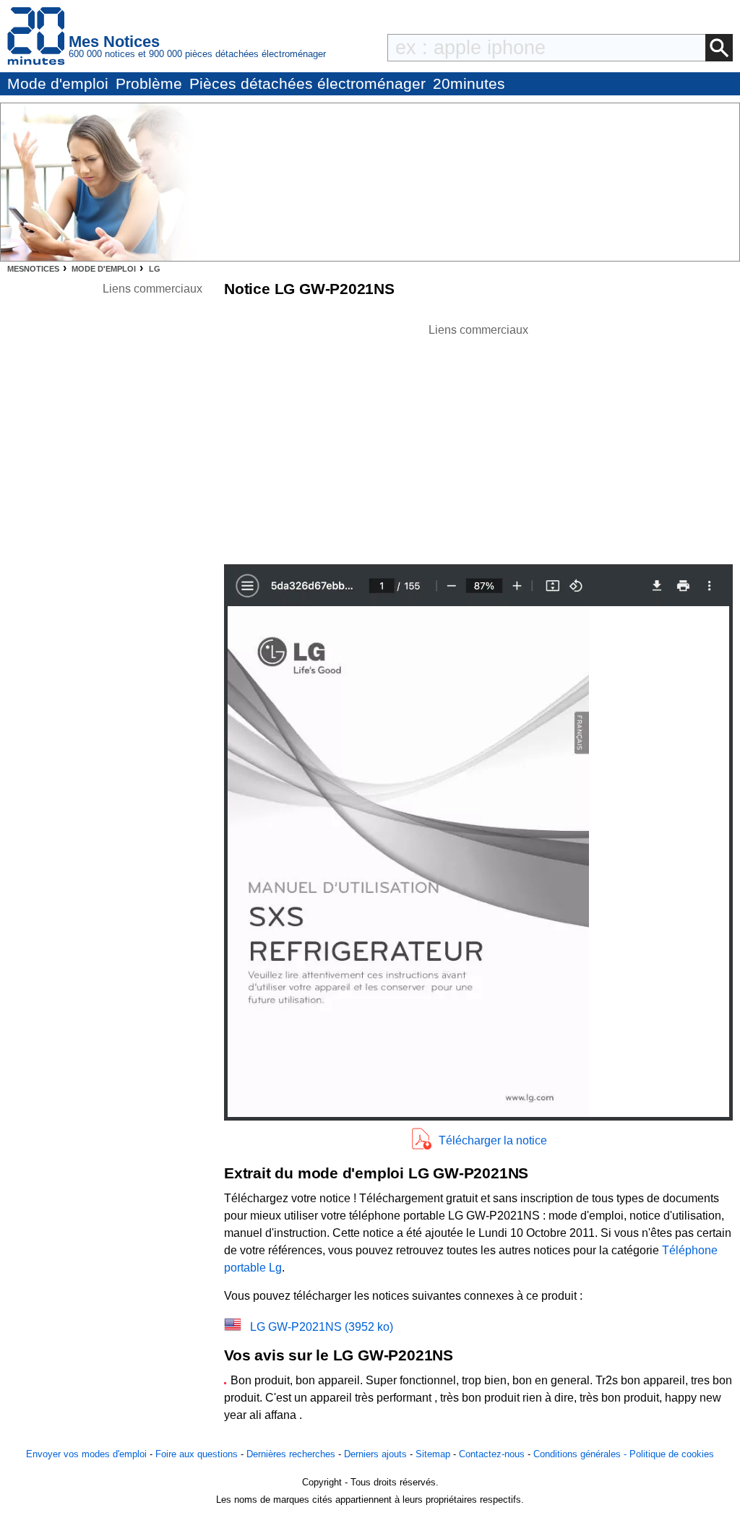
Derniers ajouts (375, 1454)
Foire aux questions (196, 1454)
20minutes (469, 83)
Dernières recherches (290, 1454)
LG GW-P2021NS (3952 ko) (321, 1327)
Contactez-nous (492, 1454)
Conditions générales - (581, 1454)
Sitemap (433, 1454)
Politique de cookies (671, 1454)
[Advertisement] (478, 440)
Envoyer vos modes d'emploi (86, 1454)
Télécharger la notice (493, 1140)
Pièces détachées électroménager (307, 83)
